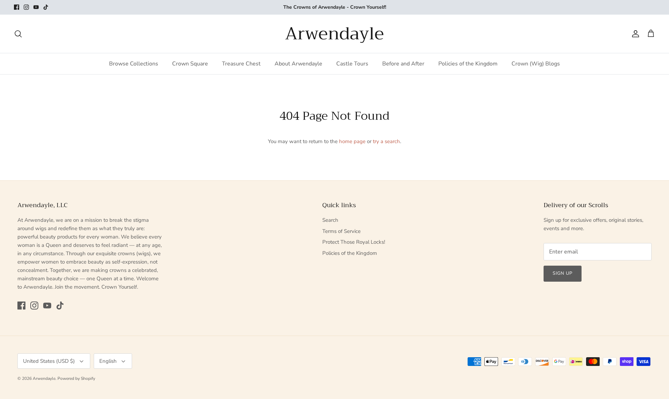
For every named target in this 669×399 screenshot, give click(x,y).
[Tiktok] (45, 7)
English (108, 361)
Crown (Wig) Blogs (536, 64)
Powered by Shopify (76, 378)
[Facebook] (16, 7)
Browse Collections (133, 64)
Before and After (403, 64)
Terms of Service (341, 231)
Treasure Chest (241, 64)
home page (352, 141)
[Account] (634, 34)
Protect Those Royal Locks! (353, 241)
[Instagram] (26, 7)
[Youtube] (36, 7)
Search (330, 220)
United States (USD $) (49, 361)
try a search (386, 141)
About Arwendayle (298, 64)
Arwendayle (44, 378)
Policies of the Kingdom (468, 64)
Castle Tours (352, 64)
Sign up (562, 273)
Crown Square (190, 64)
